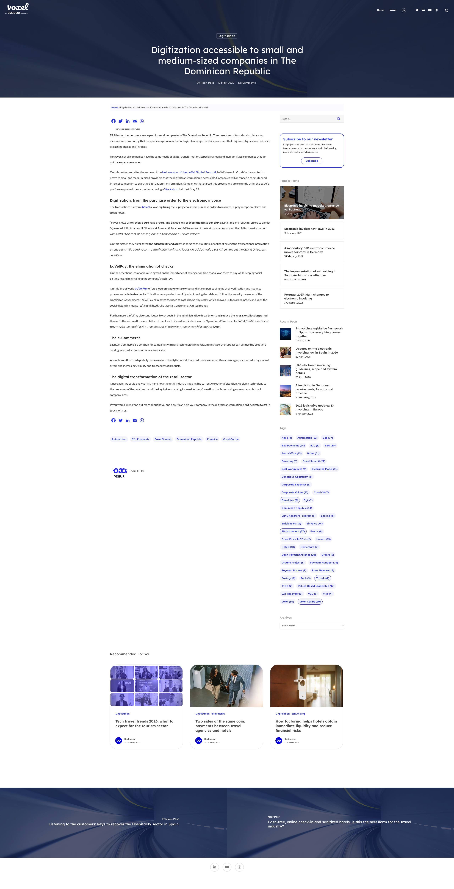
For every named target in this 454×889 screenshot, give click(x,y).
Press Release (323, 570)
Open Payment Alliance (299, 554)
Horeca (323, 539)
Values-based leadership (316, 586)
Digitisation (227, 36)
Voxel (393, 10)
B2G (330, 445)
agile (287, 437)
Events (316, 531)
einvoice (212, 439)
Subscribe (312, 160)
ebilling (327, 515)
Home (380, 10)
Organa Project (293, 562)
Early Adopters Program (298, 515)
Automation (119, 439)
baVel (313, 453)
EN (404, 10)
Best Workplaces (294, 469)
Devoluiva (290, 500)
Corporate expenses (296, 484)
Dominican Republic (189, 439)
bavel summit (162, 439)
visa (327, 593)
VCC (312, 593)
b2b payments (140, 439)
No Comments (247, 82)
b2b (328, 437)
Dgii (308, 500)
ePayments (218, 713)
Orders (328, 554)
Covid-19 (321, 492)
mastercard (309, 547)
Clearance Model (324, 469)
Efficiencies (291, 523)
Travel (322, 578)
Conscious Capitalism (297, 476)
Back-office (291, 453)
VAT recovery (292, 593)
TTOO (287, 586)
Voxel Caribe (231, 439)
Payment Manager (324, 562)
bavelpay (289, 461)
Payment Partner (294, 570)
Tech (306, 578)
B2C (314, 445)
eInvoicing (298, 713)
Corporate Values (295, 492)
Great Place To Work (296, 539)
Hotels (288, 547)
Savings (288, 578)
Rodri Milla (207, 82)
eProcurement (293, 531)
